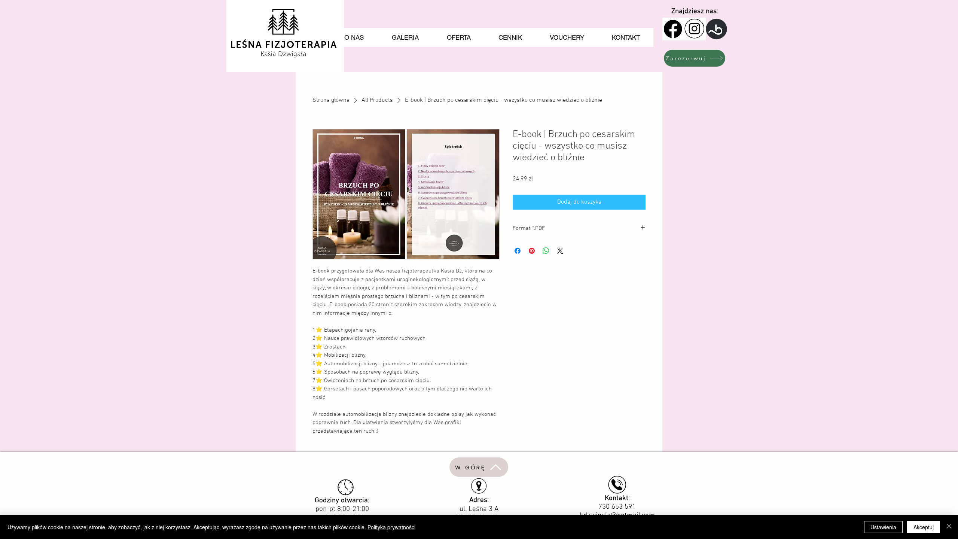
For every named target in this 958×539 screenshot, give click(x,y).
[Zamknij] (949, 527)
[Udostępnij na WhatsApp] (545, 250)
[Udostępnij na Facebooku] (517, 250)
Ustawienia (883, 527)
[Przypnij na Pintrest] (531, 250)
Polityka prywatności (391, 527)
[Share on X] (560, 250)
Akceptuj (923, 527)
